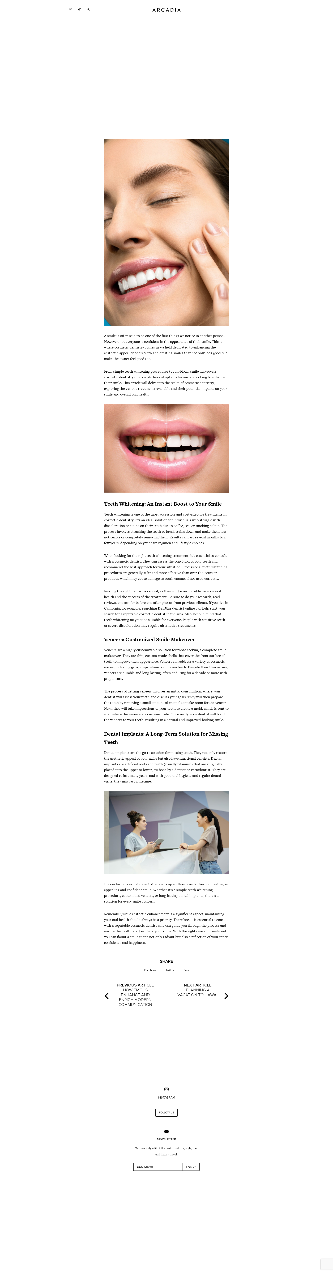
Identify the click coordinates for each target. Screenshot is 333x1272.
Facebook (150, 970)
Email (187, 970)
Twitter (170, 970)
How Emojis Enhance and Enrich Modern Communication (135, 995)
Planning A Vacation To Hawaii (197, 990)
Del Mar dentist (171, 608)
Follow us (166, 1112)
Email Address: (145, 1166)
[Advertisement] (166, 106)
